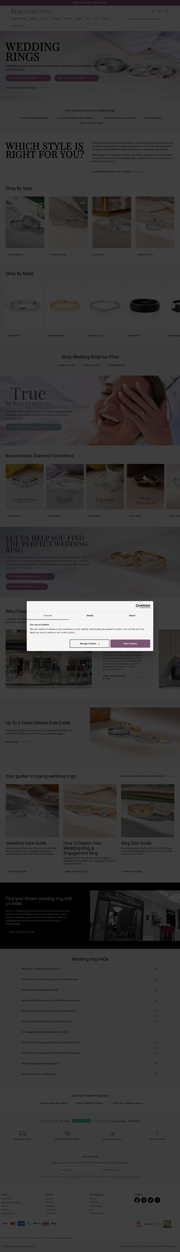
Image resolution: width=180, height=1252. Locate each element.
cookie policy (68, 632)
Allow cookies (130, 643)
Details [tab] (90, 615)
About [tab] (132, 615)
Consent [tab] (48, 615)
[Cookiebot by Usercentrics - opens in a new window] (138, 606)
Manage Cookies (88, 643)
